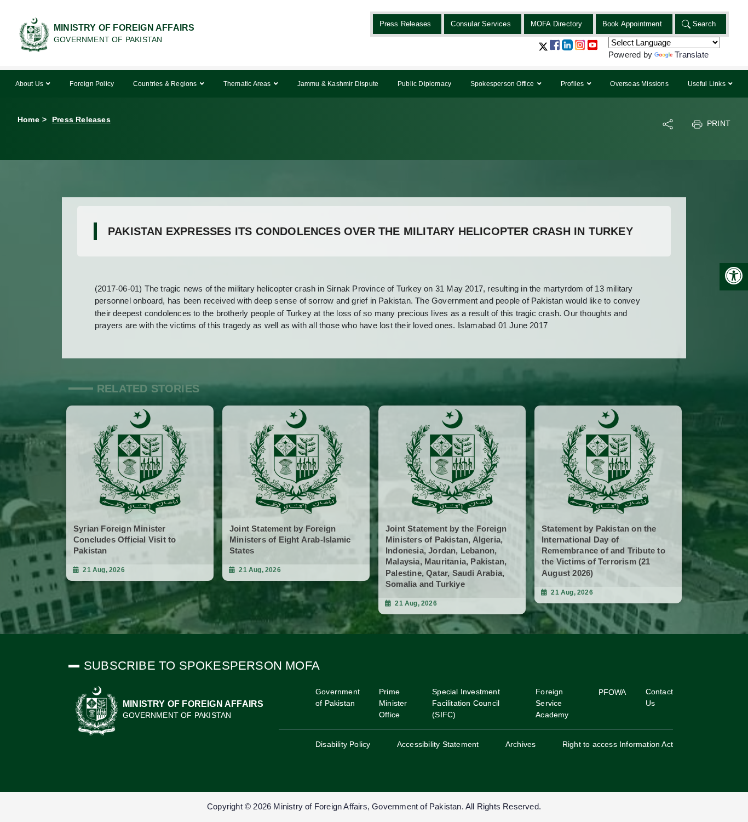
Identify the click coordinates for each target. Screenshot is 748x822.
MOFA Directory (557, 24)
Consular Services (480, 24)
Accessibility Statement (438, 744)
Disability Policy (342, 744)
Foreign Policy (92, 84)
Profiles (573, 84)
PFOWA (612, 692)
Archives (520, 744)
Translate (692, 54)
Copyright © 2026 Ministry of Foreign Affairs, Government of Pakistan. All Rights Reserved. (374, 806)
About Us (30, 84)
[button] (543, 50)
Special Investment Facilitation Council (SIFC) (466, 703)
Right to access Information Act (617, 744)
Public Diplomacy (424, 84)
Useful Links (708, 84)
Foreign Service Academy (552, 703)
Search (704, 24)
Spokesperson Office (503, 84)
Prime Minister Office (393, 703)
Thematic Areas (248, 84)
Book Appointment (632, 24)
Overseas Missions (639, 84)
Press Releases (405, 24)
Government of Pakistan (337, 697)
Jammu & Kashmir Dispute (338, 84)
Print (718, 123)
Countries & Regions (166, 84)
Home (28, 119)
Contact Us (659, 697)
